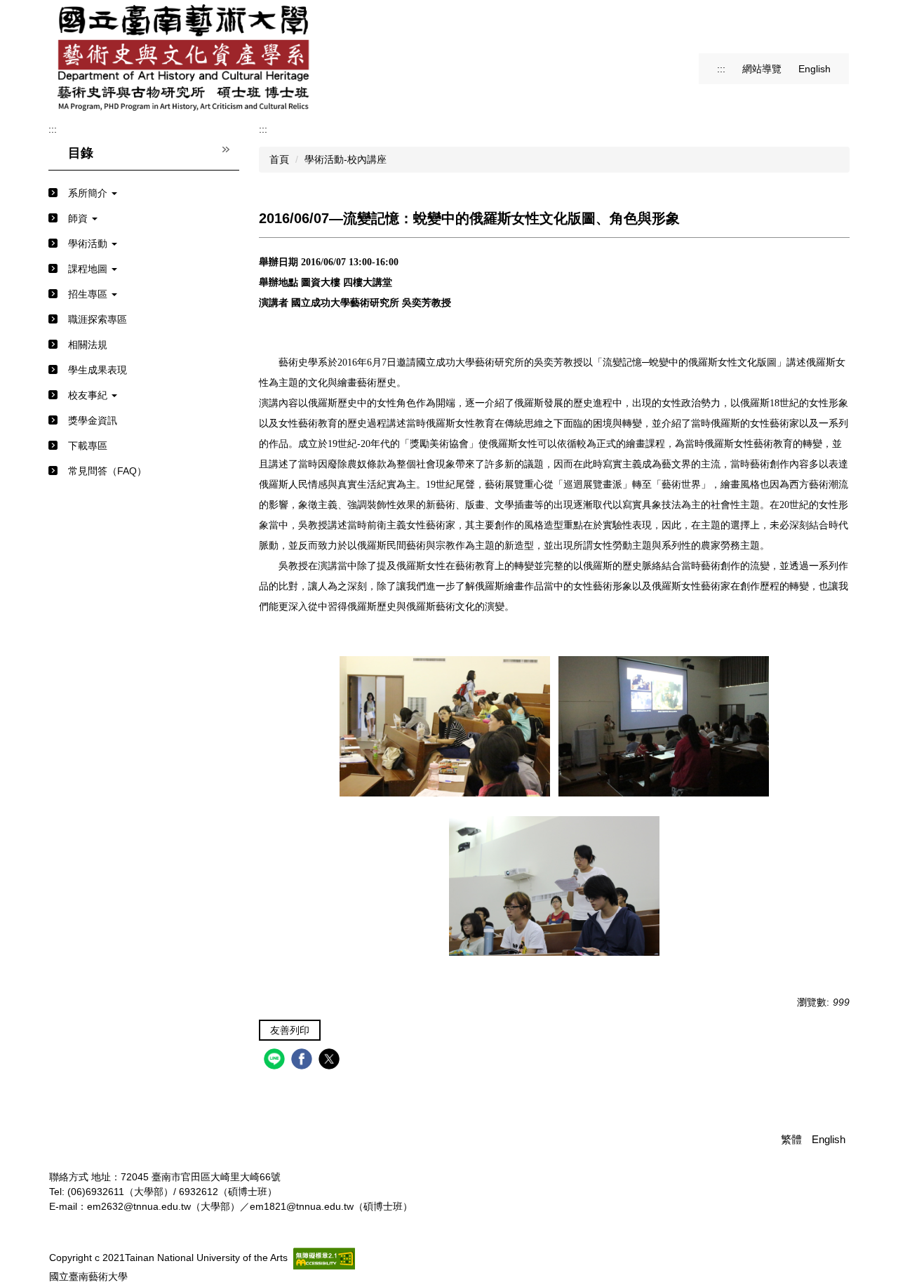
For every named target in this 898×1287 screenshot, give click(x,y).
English (814, 68)
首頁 (279, 159)
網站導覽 (762, 68)
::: (721, 68)
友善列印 (289, 1030)
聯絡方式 (68, 1176)
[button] (143, 193)
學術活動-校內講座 (345, 159)
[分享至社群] (276, 1060)
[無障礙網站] (324, 1258)
